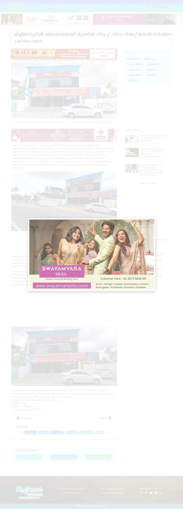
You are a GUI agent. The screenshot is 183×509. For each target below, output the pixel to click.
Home (46, 6)
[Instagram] (146, 493)
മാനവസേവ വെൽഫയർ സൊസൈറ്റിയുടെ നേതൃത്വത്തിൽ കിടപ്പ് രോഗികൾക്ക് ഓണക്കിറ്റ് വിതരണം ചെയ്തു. (151, 170)
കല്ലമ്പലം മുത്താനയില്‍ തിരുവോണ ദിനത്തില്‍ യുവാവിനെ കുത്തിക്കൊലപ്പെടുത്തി (152, 153)
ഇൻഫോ (132, 80)
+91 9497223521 (34, 410)
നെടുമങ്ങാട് (153, 64)
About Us (96, 6)
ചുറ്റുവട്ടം (151, 74)
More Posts (132, 234)
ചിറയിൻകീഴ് (134, 64)
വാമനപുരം (134, 69)
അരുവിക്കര (134, 74)
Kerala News (132, 130)
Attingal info (79, 6)
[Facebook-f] (141, 493)
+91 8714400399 (18, 410)
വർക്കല (147, 58)
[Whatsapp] (161, 493)
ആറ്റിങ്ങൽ (97, 122)
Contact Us (115, 6)
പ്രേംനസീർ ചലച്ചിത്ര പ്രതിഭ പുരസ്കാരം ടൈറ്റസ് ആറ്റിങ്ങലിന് (154, 138)
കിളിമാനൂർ (106, 122)
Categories (61, 6)
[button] (136, 6)
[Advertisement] (64, 244)
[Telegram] (156, 493)
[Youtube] (151, 493)
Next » (154, 183)
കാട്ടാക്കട (151, 69)
